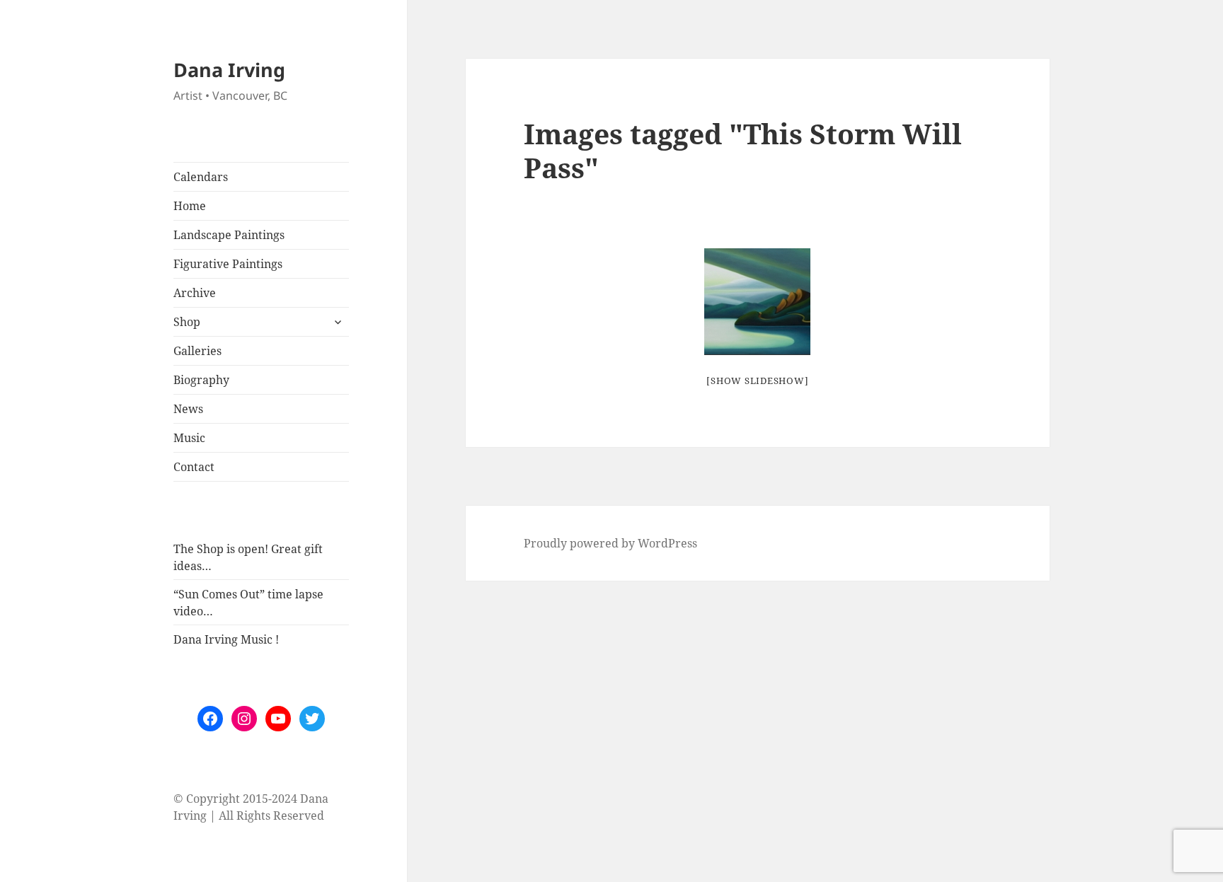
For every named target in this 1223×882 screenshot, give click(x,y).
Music (189, 438)
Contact (193, 467)
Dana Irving (229, 70)
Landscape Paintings (229, 235)
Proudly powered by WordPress (610, 543)
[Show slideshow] (757, 380)
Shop (186, 322)
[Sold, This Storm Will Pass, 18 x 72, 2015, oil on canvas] (757, 301)
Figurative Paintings (227, 264)
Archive (194, 293)
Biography (201, 380)
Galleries (197, 351)
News (188, 409)
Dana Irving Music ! (226, 639)
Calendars (200, 177)
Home (189, 206)
